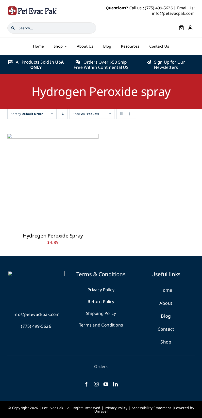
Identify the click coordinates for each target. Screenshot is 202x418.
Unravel (101, 411)
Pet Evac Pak (52, 407)
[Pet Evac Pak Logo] (32, 8)
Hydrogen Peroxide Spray (53, 235)
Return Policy (101, 301)
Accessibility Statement (151, 407)
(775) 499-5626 (159, 8)
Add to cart (39, 180)
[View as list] (131, 114)
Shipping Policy (101, 313)
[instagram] (96, 384)
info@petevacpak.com (173, 13)
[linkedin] (115, 384)
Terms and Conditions (101, 325)
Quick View (68, 180)
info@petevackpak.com (36, 314)
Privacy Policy (101, 289)
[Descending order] (63, 114)
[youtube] (105, 384)
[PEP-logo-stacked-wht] (36, 273)
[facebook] (86, 384)
